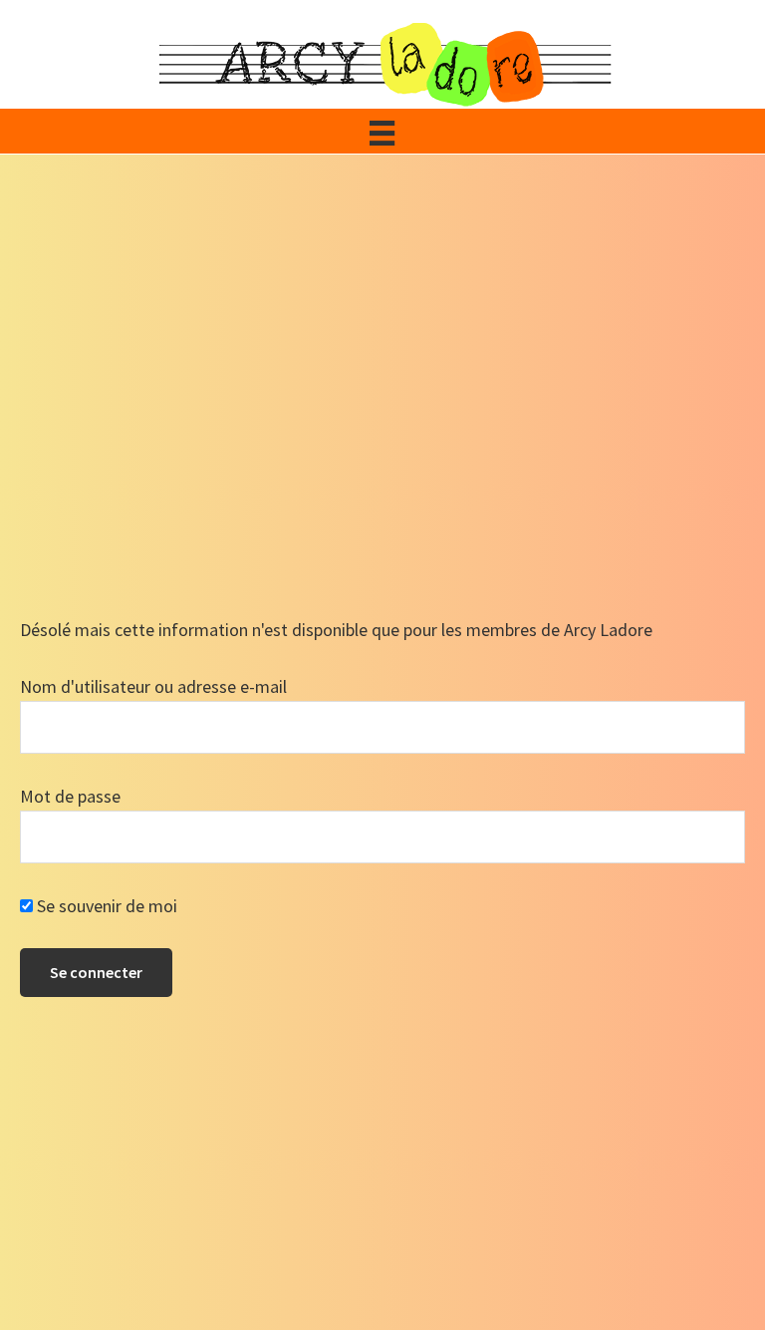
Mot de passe (70, 796)
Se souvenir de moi (105, 905)
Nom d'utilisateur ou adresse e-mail (153, 686)
